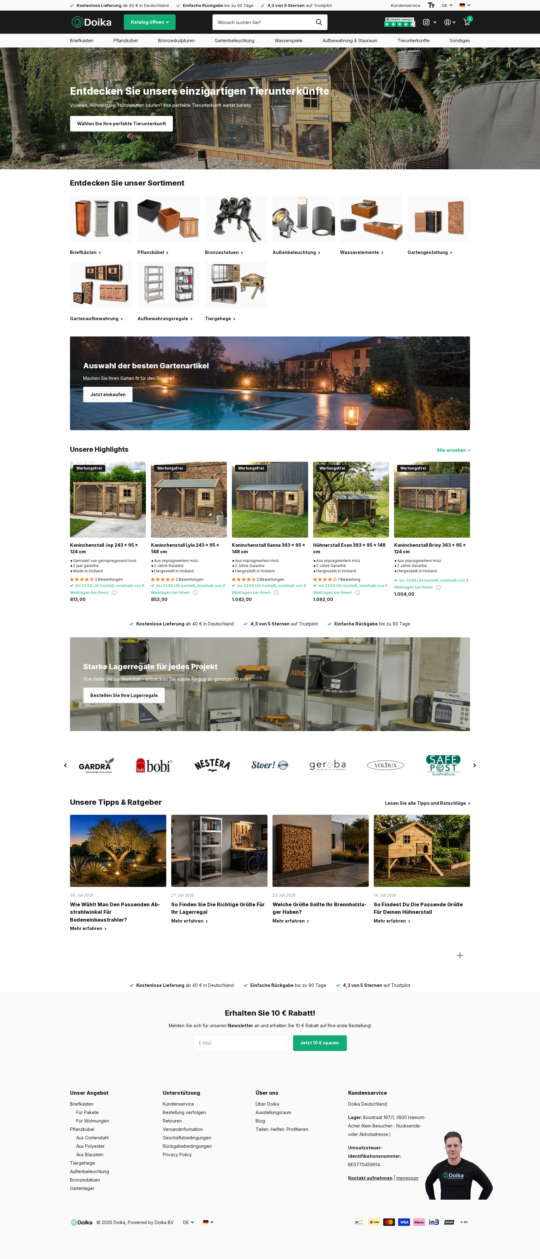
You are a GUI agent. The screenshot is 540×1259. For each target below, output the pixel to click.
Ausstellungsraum (273, 1112)
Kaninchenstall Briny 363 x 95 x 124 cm (430, 548)
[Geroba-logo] (328, 765)
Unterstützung (181, 1093)
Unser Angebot (89, 1093)
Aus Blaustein (89, 1154)
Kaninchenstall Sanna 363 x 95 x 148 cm (268, 548)
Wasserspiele (288, 40)
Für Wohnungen (92, 1120)
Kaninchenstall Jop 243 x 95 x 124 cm (104, 548)
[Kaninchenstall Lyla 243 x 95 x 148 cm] (189, 500)
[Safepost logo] (443, 765)
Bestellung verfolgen (184, 1112)
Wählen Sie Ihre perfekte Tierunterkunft (121, 123)
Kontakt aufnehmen (370, 1178)
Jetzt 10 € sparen (320, 1042)
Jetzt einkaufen (108, 394)
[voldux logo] (385, 765)
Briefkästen (81, 40)
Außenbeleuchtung (89, 1171)
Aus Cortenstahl (92, 1137)
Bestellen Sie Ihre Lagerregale (124, 695)
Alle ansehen (452, 450)
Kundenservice (405, 5)
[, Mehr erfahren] (430, 22)
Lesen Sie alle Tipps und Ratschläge (426, 803)
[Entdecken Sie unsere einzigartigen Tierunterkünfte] (270, 108)
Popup (114, 592)
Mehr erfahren (86, 928)
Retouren (172, 1120)
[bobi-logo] (154, 765)
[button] (65, 765)
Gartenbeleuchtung (234, 40)
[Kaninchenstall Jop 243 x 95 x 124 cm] (108, 500)
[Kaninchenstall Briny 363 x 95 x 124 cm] (432, 500)
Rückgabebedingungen (187, 1146)
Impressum (407, 1178)
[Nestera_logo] (212, 765)
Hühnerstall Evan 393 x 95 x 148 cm (349, 548)
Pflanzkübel (125, 40)
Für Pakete (87, 1112)
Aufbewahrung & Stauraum (349, 40)
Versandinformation (183, 1129)
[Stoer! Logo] (269, 765)
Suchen (319, 22)
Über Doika (267, 1104)
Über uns (267, 1093)
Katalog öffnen (148, 22)
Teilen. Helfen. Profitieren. (282, 1129)
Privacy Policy (177, 1154)
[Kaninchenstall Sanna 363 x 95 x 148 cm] (270, 500)
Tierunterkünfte (414, 40)
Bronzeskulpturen (176, 40)
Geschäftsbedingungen (187, 1137)
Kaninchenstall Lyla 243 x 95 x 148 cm (185, 548)
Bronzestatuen (85, 1179)
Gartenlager (82, 1188)
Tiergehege (82, 1163)
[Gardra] (96, 765)
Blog (260, 1120)
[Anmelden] (450, 22)
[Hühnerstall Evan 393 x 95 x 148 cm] (351, 500)
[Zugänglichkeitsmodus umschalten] (431, 5)
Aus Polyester (90, 1146)
